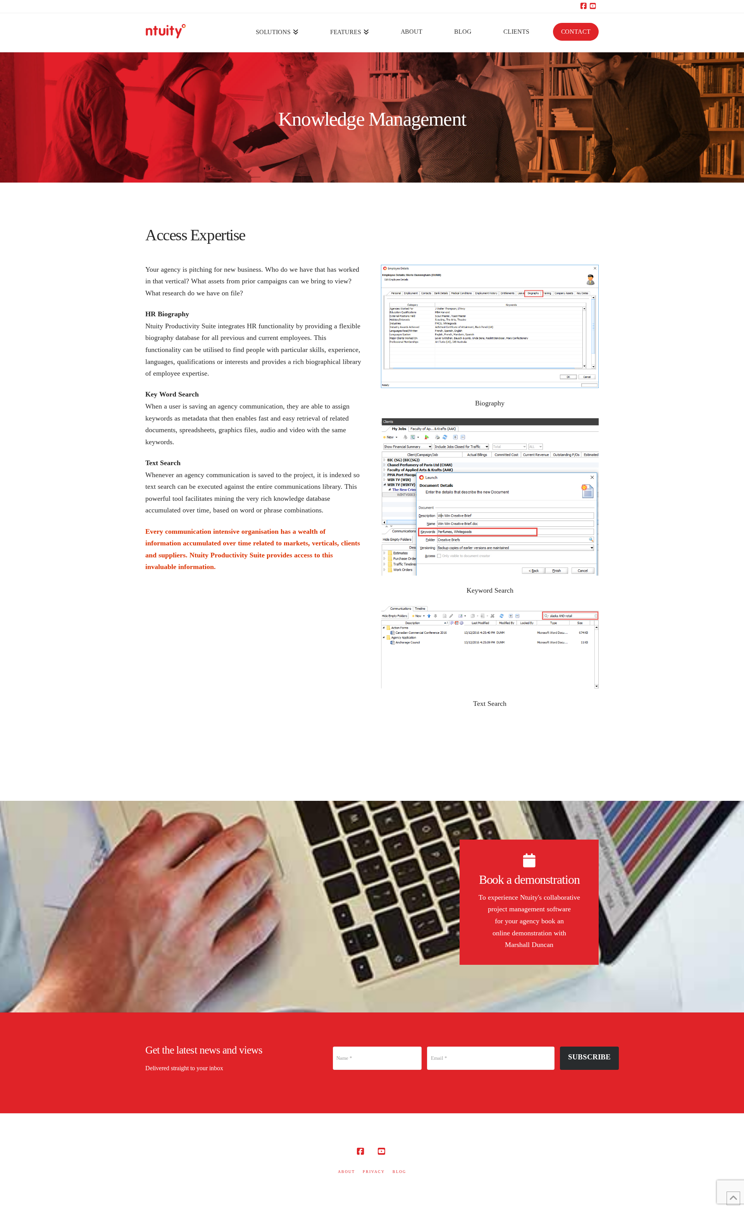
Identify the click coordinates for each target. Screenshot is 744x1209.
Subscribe (589, 1057)
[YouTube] (594, 6)
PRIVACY (374, 1171)
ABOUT (346, 1171)
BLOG (399, 1171)
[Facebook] (584, 6)
